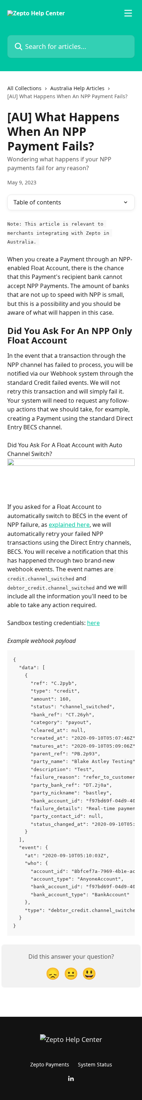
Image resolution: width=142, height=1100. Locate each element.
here (93, 623)
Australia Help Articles (77, 88)
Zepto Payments (49, 1064)
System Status (95, 1064)
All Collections (24, 88)
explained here (69, 525)
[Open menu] (128, 13)
